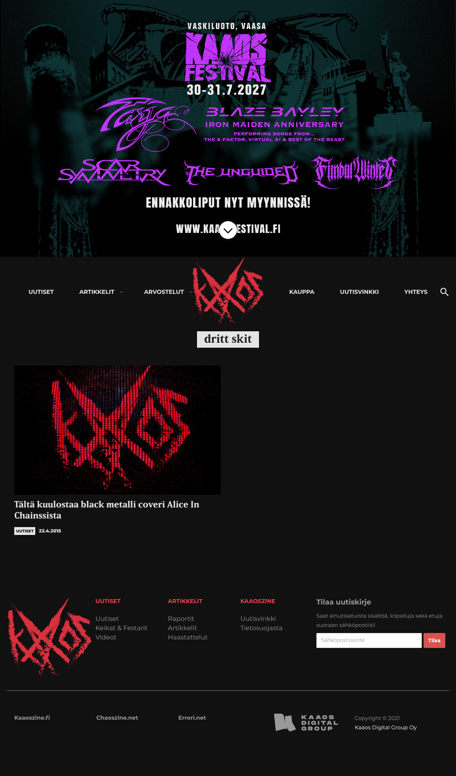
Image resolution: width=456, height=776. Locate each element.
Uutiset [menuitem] (41, 292)
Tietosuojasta (261, 628)
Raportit (181, 619)
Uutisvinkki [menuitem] (359, 292)
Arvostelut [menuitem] (164, 292)
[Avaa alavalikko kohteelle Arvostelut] (190, 292)
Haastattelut (188, 637)
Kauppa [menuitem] (302, 292)
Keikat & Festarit (121, 628)
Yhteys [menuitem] (416, 292)
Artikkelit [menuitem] (96, 292)
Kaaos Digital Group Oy (385, 727)
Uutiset (107, 619)
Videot (105, 637)
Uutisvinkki (258, 619)
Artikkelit (182, 628)
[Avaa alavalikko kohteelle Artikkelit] (121, 292)
